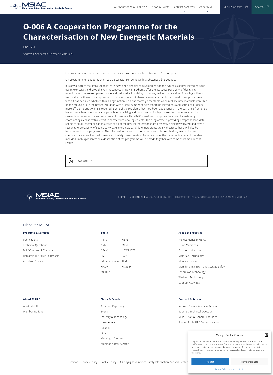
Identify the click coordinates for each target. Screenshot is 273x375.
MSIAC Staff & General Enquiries (198, 317)
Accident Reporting (112, 306)
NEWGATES (129, 250)
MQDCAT (106, 272)
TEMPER (127, 261)
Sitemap (74, 362)
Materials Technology (191, 256)
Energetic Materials (190, 250)
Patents (105, 327)
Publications (136, 197)
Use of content (236, 369)
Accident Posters (33, 261)
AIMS (104, 239)
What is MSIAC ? (32, 306)
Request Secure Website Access (198, 306)
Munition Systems (189, 261)
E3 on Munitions (188, 245)
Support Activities (189, 282)
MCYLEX (126, 266)
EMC (103, 256)
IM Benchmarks (110, 261)
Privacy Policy (89, 362)
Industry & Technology (114, 317)
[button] (266, 335)
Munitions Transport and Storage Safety (202, 266)
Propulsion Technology (192, 272)
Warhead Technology (191, 277)
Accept (210, 361)
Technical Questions (35, 245)
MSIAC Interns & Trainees (38, 250)
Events (105, 311)
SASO (125, 256)
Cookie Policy (221, 369)
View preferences (249, 361)
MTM (125, 245)
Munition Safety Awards (115, 344)
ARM (103, 245)
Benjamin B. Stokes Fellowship (41, 256)
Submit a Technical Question (196, 311)
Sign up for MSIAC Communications (200, 322)
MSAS (125, 239)
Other (104, 333)
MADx (104, 266)
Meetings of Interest (113, 338)
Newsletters (108, 322)
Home (122, 197)
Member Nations (33, 311)
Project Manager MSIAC (193, 239)
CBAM (104, 250)
